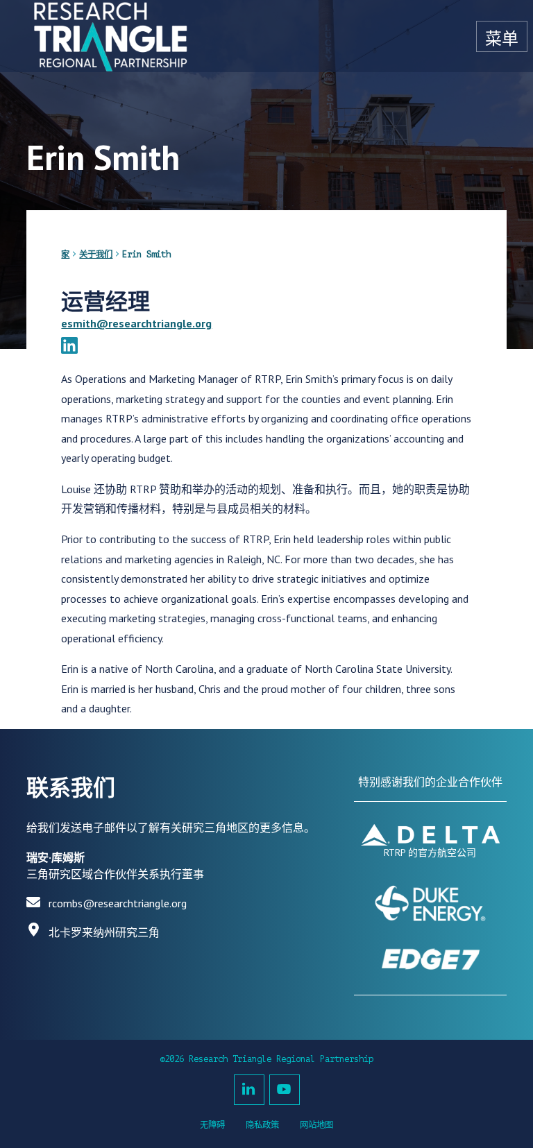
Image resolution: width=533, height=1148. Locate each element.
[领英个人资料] (69, 347)
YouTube (284, 1089)
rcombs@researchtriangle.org (118, 903)
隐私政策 (262, 1125)
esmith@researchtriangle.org (136, 323)
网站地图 (316, 1125)
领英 (249, 1089)
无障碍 (212, 1125)
